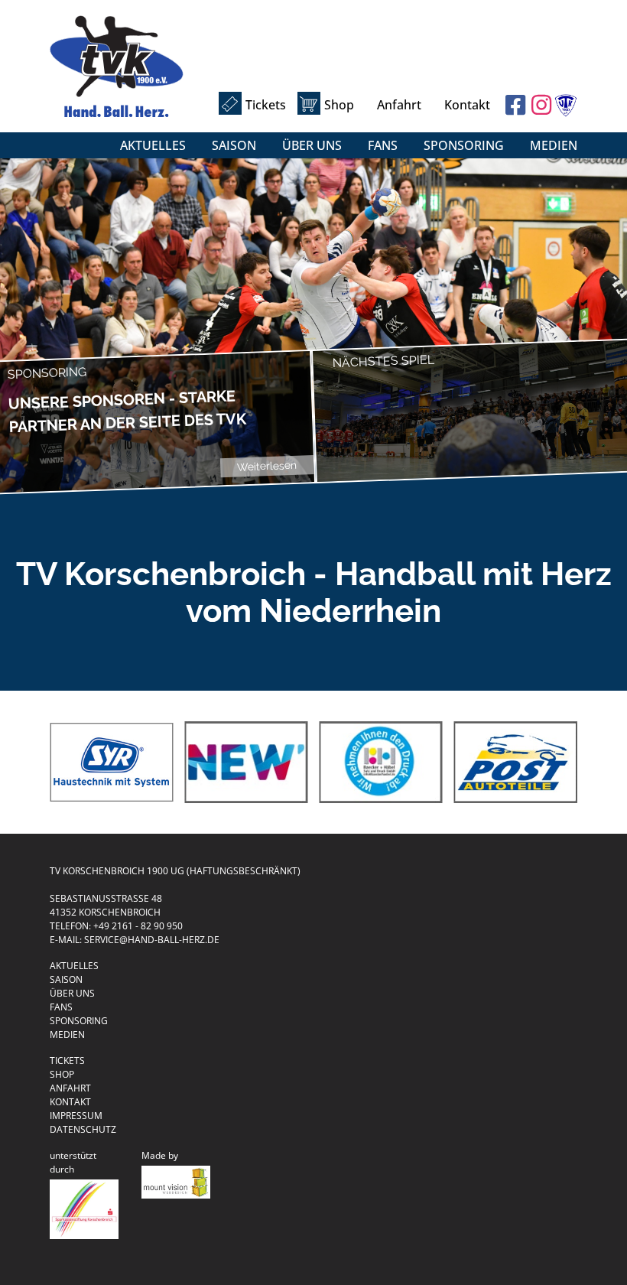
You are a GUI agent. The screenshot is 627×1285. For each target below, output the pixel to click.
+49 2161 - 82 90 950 (138, 925)
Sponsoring (464, 145)
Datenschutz (83, 1129)
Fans (383, 145)
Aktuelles (153, 145)
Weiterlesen (267, 466)
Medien (553, 145)
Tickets (265, 104)
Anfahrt (399, 104)
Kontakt (467, 104)
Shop (339, 104)
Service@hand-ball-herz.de (151, 939)
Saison (234, 145)
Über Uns (312, 145)
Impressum (76, 1115)
